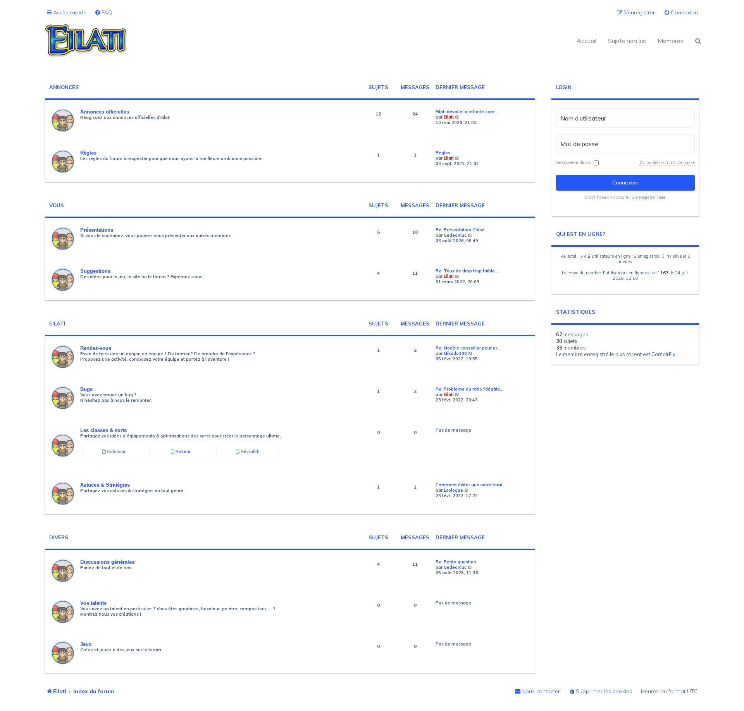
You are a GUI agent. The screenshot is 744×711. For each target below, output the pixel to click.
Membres (671, 41)
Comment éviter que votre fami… (471, 484)
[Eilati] (207, 40)
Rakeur (183, 451)
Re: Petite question (456, 562)
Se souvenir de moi (575, 162)
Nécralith (250, 451)
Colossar (116, 451)
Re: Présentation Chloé (460, 229)
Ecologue (453, 490)
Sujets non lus (627, 41)
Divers (58, 537)
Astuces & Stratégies (105, 485)
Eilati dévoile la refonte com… (467, 111)
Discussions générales (107, 562)
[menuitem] (103, 13)
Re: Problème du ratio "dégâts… (469, 389)
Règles (88, 153)
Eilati (449, 117)
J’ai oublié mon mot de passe (667, 162)
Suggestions (95, 271)
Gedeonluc (455, 235)
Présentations (96, 230)
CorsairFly (663, 354)
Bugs (86, 389)
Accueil (586, 41)
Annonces (64, 87)
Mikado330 (455, 353)
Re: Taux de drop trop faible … (467, 271)
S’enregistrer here (648, 197)
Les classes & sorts (103, 430)
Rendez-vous (95, 348)
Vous (56, 205)
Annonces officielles (104, 112)
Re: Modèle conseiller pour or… (468, 348)
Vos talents (93, 603)
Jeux (85, 644)
